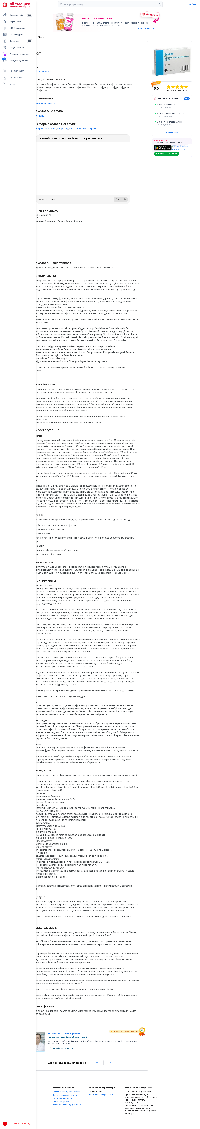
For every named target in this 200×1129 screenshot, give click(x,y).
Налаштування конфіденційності (67, 1104)
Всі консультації (170, 132)
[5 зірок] (186, 87)
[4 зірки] (182, 87)
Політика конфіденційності (65, 1095)
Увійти (192, 4)
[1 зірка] (168, 87)
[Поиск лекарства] (159, 4)
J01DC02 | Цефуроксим (39, 71)
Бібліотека (21, 41)
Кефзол (40, 128)
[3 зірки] (177, 87)
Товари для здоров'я (19, 54)
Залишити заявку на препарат (66, 1091)
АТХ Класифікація (18, 28)
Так (97, 1062)
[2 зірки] (173, 87)
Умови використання (62, 1098)
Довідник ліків (21, 15)
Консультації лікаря (19, 60)
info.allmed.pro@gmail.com (101, 1094)
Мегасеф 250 (89, 128)
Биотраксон (75, 128)
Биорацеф (62, 128)
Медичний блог (17, 47)
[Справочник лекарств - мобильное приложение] (55, 240)
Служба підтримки (61, 1101)
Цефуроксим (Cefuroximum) (41, 102)
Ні (111, 1062)
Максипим (50, 128)
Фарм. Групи (15, 21)
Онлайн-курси (16, 34)
